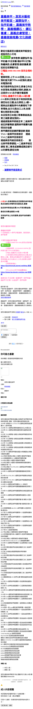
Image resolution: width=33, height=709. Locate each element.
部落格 (6, 160)
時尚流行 (15, 317)
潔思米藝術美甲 (6, 297)
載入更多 (3, 326)
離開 (10, 705)
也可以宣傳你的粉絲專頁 (6, 410)
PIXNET (8, 680)
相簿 (5, 158)
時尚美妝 (16, 154)
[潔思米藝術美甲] (1, 408)
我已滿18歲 (4, 705)
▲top (2, 322)
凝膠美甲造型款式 (13, 170)
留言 (22, 312)
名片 (5, 162)
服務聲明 (19, 681)
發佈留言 (3, 337)
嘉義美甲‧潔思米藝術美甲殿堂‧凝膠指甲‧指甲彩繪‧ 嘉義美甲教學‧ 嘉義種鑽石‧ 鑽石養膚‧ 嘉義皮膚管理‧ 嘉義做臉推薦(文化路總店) (16, 29)
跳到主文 (4, 46)
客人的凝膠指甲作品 (18, 319)
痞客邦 (18, 312)
